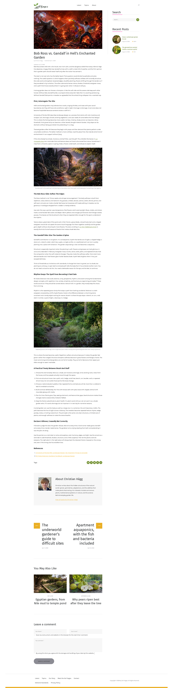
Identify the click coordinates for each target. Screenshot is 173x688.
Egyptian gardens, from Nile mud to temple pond (50, 601)
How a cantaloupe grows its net (130, 38)
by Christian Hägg (38, 60)
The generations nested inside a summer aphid (129, 48)
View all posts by (66, 499)
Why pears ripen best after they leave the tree (85, 601)
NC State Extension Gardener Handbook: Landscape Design (55, 456)
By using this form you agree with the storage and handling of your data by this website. (65, 653)
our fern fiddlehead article (87, 227)
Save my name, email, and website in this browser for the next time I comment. (62, 635)
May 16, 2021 (50, 596)
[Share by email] (100, 462)
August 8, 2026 (126, 41)
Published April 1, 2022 (50, 60)
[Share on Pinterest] (94, 462)
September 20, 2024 (85, 596)
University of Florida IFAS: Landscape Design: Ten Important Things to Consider (61, 453)
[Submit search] (138, 5)
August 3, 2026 (126, 51)
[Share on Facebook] (91, 462)
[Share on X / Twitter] (88, 462)
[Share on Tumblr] (97, 462)
